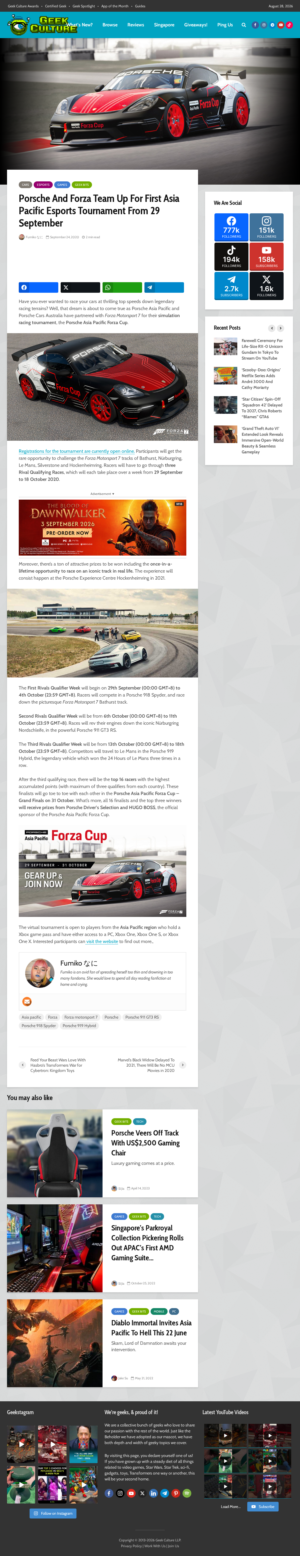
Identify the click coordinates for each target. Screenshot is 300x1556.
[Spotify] (187, 1493)
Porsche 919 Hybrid (79, 1025)
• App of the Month (113, 6)
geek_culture (21, 1430)
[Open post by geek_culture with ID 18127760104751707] (83, 1444)
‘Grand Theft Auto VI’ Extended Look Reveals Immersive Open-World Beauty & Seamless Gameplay (263, 440)
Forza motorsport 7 (81, 1017)
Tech (139, 1121)
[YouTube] (131, 1493)
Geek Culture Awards (23, 6)
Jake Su (123, 1378)
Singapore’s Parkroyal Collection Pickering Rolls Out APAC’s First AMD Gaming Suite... (147, 1242)
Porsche (111, 1017)
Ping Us (225, 25)
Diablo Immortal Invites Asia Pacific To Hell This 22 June (151, 1327)
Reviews (135, 25)
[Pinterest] (175, 1493)
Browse (110, 25)
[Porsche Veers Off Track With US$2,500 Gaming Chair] (55, 1153)
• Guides (138, 6)
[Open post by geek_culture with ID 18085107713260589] (52, 1444)
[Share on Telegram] (164, 287)
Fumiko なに (34, 237)
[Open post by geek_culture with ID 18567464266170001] (52, 1485)
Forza (52, 1017)
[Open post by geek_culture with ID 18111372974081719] (83, 1485)
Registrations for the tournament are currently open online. (77, 451)
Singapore (164, 25)
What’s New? (79, 25)
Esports (43, 185)
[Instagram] (120, 1493)
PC (174, 1311)
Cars (25, 185)
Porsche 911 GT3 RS (142, 1017)
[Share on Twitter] (80, 287)
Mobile (159, 1311)
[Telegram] (164, 1493)
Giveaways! (195, 25)
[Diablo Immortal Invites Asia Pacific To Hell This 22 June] (55, 1343)
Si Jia (121, 1188)
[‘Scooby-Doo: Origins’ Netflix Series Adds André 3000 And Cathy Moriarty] (225, 375)
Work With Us (155, 1546)
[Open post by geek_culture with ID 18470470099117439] (21, 1444)
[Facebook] (109, 1493)
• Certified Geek (53, 6)
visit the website (101, 941)
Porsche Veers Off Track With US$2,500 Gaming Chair (145, 1142)
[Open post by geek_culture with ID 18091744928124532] (21, 1485)
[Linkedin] (153, 1493)
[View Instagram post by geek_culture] (32, 1459)
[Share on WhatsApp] (122, 287)
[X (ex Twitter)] (142, 1493)
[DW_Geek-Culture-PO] (102, 527)
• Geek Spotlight (82, 6)
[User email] (27, 1001)
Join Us (173, 1546)
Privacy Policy (131, 1546)
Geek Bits (82, 185)
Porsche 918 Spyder (39, 1025)
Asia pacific (31, 1017)
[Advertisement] (125, 261)
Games (62, 185)
